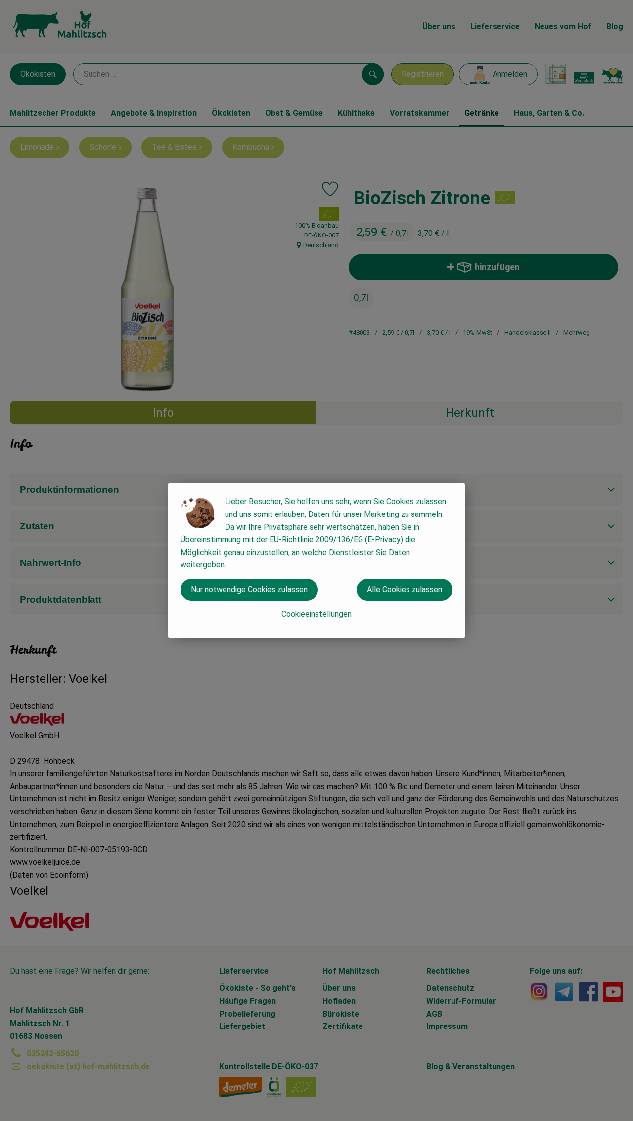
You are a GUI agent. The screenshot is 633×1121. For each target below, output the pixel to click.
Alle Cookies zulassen (404, 589)
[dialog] (316, 560)
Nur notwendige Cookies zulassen (249, 589)
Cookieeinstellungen (316, 614)
